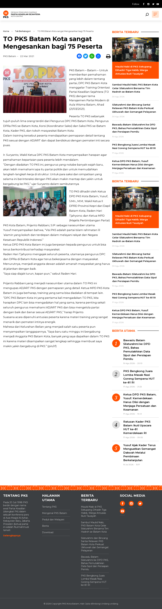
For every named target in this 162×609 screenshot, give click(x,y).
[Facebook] (79, 56)
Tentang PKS (49, 506)
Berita (45, 525)
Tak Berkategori (23, 31)
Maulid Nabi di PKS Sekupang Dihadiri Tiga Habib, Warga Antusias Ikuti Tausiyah (93, 511)
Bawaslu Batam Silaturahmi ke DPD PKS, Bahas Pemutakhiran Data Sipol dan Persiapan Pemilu (137, 350)
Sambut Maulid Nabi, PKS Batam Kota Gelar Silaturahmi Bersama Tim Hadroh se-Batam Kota (95, 527)
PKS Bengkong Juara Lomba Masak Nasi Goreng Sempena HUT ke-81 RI (139, 377)
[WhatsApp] (92, 56)
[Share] (98, 56)
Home (6, 31)
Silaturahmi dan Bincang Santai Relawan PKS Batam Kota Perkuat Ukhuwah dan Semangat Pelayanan (95, 544)
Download (47, 532)
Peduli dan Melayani (53, 519)
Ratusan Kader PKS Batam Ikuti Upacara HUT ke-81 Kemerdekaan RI (137, 427)
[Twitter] (85, 56)
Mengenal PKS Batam (54, 513)
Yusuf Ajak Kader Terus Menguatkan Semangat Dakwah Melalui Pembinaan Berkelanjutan (139, 453)
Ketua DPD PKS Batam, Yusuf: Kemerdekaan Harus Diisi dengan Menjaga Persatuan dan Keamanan (139, 402)
